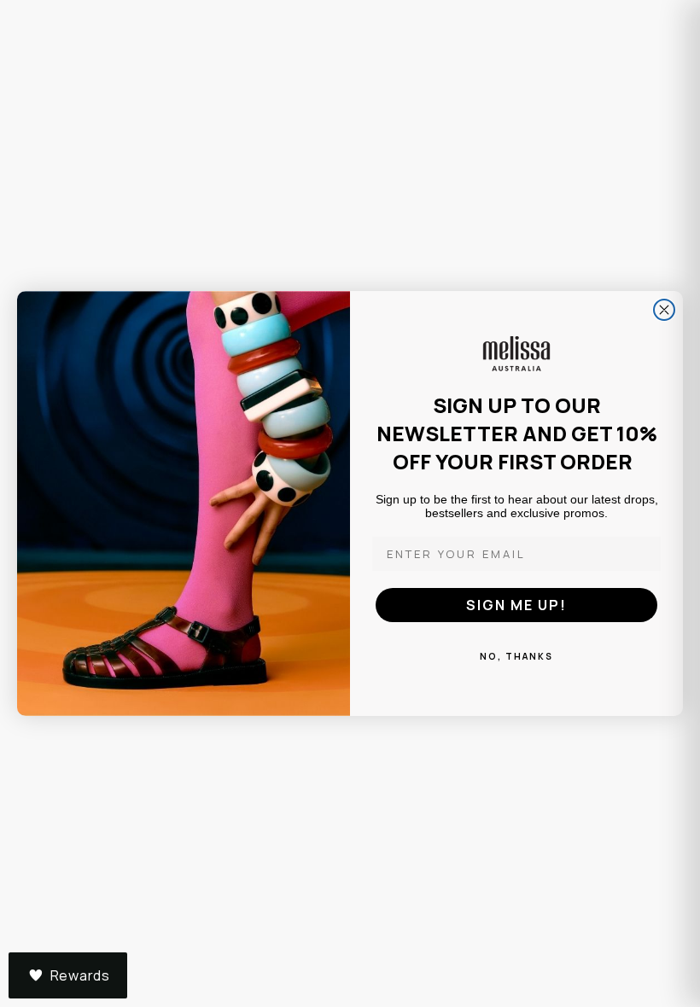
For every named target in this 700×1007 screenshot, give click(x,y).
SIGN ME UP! (516, 605)
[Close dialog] (664, 310)
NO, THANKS (516, 656)
